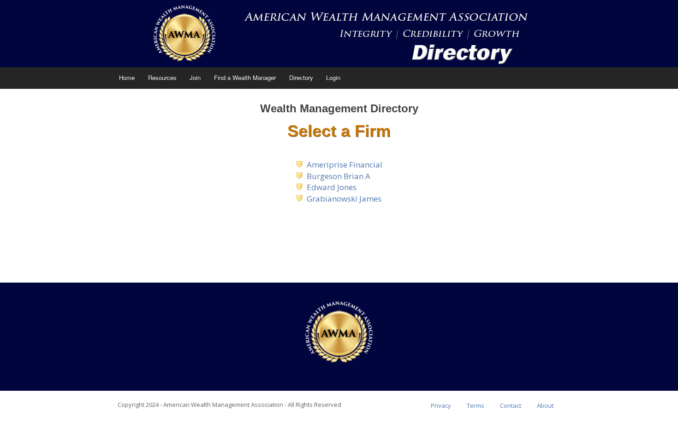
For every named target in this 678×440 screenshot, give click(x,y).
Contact (510, 405)
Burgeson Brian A (338, 176)
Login (333, 77)
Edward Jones (332, 187)
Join (195, 77)
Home (127, 77)
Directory (301, 77)
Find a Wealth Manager (245, 77)
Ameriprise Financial (344, 164)
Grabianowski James (344, 198)
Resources (162, 77)
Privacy (441, 405)
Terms (475, 405)
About (545, 405)
